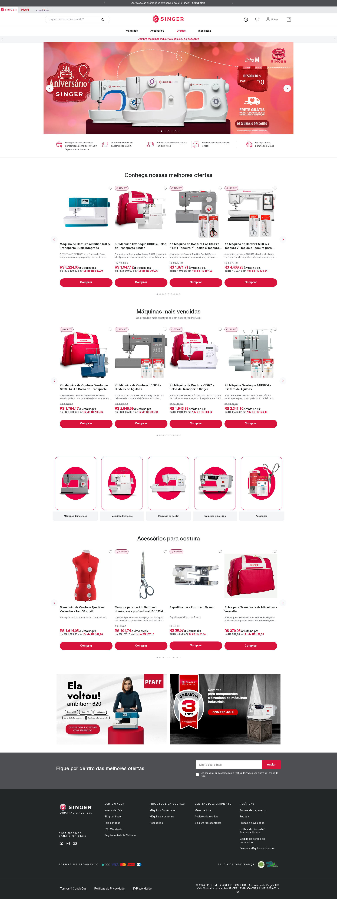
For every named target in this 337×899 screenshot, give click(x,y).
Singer (8, 8)
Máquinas (132, 30)
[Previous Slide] (104, 3)
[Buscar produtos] (102, 19)
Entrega (244, 817)
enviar (271, 764)
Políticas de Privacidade (109, 889)
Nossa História (113, 811)
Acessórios (157, 30)
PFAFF (25, 10)
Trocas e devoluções (252, 823)
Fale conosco (112, 823)
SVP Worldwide (113, 829)
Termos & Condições (73, 889)
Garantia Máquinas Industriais (257, 849)
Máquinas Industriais (162, 817)
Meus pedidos (203, 811)
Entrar (274, 19)
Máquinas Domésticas (163, 811)
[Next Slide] (232, 3)
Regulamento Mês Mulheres (121, 835)
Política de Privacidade (246, 773)
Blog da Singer (113, 817)
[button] (158, 131)
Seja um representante (208, 823)
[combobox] (77, 19)
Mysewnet (43, 10)
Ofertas (181, 30)
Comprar (86, 282)
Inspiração (204, 30)
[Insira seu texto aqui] (112, 744)
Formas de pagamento (253, 811)
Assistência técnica (206, 817)
